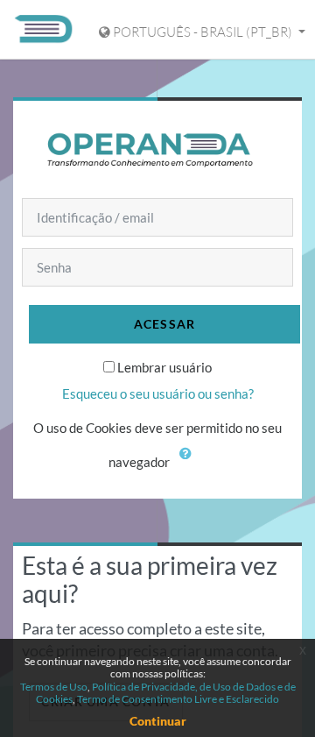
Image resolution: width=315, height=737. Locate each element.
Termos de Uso (54, 686)
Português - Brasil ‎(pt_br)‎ (202, 32)
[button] (189, 463)
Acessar (165, 323)
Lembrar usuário (164, 367)
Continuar (158, 720)
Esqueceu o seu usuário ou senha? (158, 393)
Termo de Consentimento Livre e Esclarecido (178, 698)
